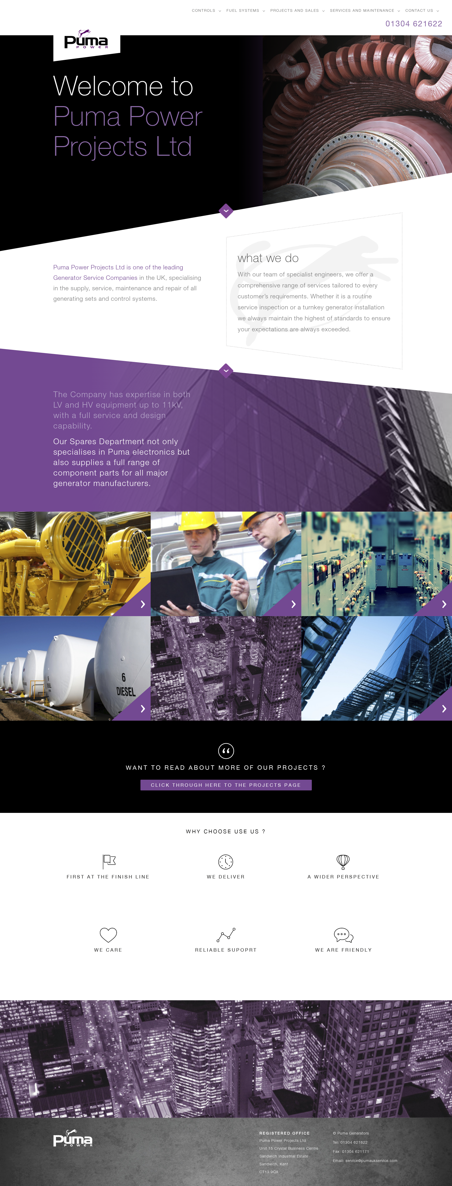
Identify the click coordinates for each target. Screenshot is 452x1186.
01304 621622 (414, 25)
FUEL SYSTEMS (243, 11)
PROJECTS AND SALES (294, 11)
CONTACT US (419, 11)
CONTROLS (204, 11)
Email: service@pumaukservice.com (365, 1161)
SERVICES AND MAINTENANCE (362, 11)
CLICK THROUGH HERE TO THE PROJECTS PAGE (226, 785)
